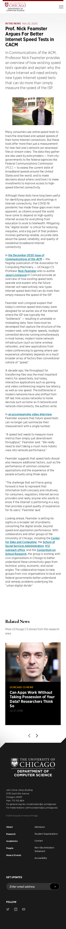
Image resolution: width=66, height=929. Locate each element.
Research (11, 834)
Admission (39, 826)
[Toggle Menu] (61, 7)
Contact (38, 840)
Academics (12, 841)
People (9, 848)
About (9, 826)
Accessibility (40, 858)
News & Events (13, 855)
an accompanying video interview (30, 414)
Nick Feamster (27, 270)
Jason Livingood (16, 275)
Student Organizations (46, 833)
